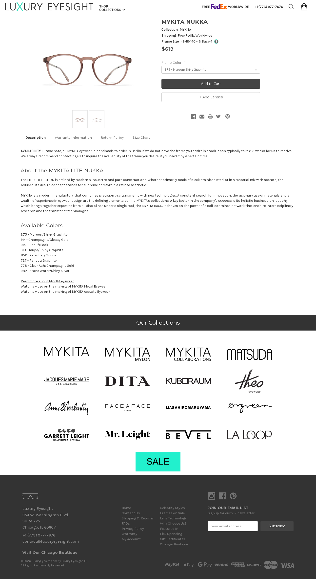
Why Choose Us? (173, 523)
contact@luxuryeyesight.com (50, 541)
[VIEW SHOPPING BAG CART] (304, 7)
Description (35, 137)
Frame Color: (173, 63)
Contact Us (131, 513)
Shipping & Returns (138, 518)
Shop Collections (111, 8)
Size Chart (141, 137)
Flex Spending (171, 534)
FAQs (126, 523)
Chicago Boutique (174, 544)
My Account (131, 539)
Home (126, 508)
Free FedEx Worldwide (195, 35)
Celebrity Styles (172, 508)
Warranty (129, 534)
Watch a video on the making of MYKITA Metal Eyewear (64, 286)
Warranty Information (73, 137)
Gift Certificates (172, 539)
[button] (66, 351)
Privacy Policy (133, 529)
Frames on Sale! (172, 513)
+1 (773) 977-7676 (269, 7)
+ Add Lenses (211, 97)
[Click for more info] (215, 41)
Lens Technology (173, 518)
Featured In (169, 529)
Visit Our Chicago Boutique (50, 552)
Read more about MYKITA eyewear (47, 281)
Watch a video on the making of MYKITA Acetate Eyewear (65, 292)
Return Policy (112, 137)
